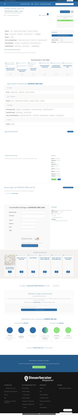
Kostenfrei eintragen (26, 391)
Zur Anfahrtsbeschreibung (57, 217)
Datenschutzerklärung (44, 394)
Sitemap (41, 404)
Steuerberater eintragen (45, 4)
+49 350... (56, 40)
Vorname (11, 220)
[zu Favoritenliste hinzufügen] (6, 16)
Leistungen (10, 105)
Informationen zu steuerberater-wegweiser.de (10, 402)
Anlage (10, 230)
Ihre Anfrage (11, 215)
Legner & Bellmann (33, 257)
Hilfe (65, 0)
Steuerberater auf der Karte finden (10, 391)
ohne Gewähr (47, 285)
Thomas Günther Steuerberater (33, 69)
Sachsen (57, 164)
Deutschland (56, 166)
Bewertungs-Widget (25, 397)
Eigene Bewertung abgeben (68, 187)
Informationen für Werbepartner (28, 404)
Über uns (37, 4)
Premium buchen (26, 394)
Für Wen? (9, 88)
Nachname (11, 223)
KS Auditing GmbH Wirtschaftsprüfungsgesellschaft (56, 66)
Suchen (73, 4)
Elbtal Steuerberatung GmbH (67, 66)
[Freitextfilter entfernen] (70, 4)
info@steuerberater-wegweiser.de (65, 388)
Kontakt (59, 179)
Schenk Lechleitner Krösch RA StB (68, 258)
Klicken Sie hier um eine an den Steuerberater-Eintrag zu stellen (39, 302)
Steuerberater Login (60, 0)
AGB (40, 391)
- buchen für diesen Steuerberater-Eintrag (68, 337)
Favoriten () (67, 413)
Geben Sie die (11, 193)
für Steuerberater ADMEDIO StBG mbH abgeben (10, 337)
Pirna (55, 162)
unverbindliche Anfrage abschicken (29, 245)
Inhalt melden (56, 285)
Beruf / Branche (11, 96)
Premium (71, 61)
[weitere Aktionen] (72, 11)
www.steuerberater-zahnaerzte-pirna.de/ (64, 42)
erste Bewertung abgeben (65, 20)
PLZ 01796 (58, 160)
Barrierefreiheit (68, 410)
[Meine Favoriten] (53, 4)
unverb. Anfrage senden (65, 11)
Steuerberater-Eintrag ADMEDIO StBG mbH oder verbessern (45, 337)
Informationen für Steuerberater (28, 401)
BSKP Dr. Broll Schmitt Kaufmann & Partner (10, 69)
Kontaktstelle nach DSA (44, 397)
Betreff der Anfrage (12, 212)
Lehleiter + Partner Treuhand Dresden (21, 258)
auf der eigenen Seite (57, 337)
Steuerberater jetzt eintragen (39, 367)
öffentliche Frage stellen (39, 309)
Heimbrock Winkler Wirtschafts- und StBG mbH (45, 258)
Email (10, 227)
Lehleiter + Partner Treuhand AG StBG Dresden (56, 258)
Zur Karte (54, 215)
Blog (32, 4)
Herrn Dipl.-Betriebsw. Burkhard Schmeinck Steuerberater (9, 268)
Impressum (42, 388)
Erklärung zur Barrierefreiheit (45, 401)
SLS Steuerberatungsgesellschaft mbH (22, 70)
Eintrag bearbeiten (25, 388)
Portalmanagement (43, 407)
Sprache (9, 119)
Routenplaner (71, 131)
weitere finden (21, 337)
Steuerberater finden (25, 4)
